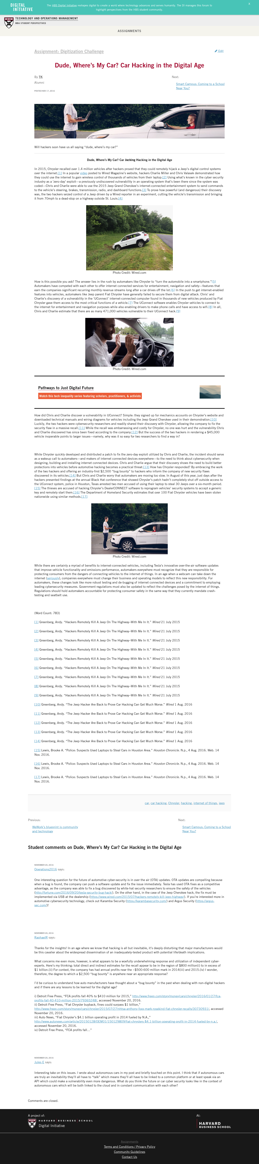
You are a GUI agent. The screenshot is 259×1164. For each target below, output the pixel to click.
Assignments (129, 31)
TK (41, 77)
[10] (214, 419)
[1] (60, 173)
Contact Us (129, 1157)
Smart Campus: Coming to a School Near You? (200, 86)
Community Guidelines (129, 1152)
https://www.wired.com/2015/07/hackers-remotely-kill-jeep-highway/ (137, 897)
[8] (210, 307)
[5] (214, 281)
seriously (53, 578)
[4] (120, 198)
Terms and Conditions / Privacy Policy (129, 1147)
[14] (73, 475)
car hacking (158, 803)
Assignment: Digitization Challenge (69, 51)
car (147, 803)
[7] (130, 303)
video (83, 173)
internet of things (205, 803)
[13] (146, 467)
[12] (135, 432)
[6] (173, 290)
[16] (76, 492)
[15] (37, 488)
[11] (82, 428)
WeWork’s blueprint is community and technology (55, 829)
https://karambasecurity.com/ (146, 901)
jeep (222, 803)
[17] (84, 496)
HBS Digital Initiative (64, 5)
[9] (178, 311)
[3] (144, 190)
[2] (164, 177)
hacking (186, 803)
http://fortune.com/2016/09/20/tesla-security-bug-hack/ (73, 892)
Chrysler (173, 803)
